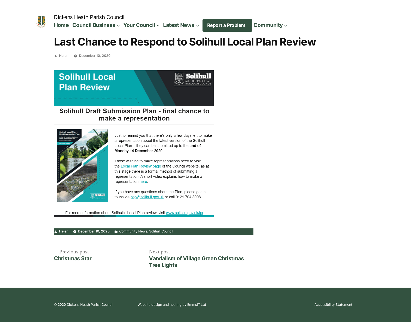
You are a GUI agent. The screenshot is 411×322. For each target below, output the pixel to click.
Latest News (178, 25)
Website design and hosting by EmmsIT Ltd (172, 305)
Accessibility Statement (333, 305)
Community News (133, 231)
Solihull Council (161, 231)
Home (61, 25)
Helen (63, 56)
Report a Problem (226, 25)
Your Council (139, 25)
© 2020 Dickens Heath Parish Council (83, 305)
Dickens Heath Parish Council (89, 17)
